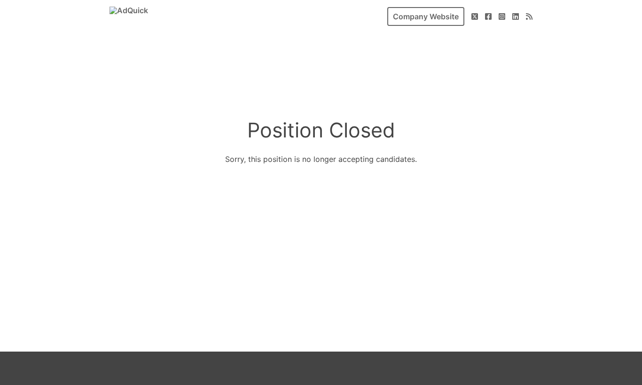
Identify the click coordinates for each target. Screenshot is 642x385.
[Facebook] (488, 16)
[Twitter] (474, 16)
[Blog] (529, 16)
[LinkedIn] (515, 16)
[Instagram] (502, 16)
